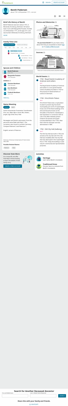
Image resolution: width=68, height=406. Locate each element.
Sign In (48, 2)
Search (62, 396)
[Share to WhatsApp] (55, 16)
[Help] (43, 2)
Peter (13, 147)
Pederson (6, 147)
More (5, 35)
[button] (17, 72)
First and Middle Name (7, 393)
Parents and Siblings (22, 44)
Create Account (59, 2)
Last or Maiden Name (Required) (38, 393)
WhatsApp (34, 404)
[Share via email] (59, 16)
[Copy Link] (64, 16)
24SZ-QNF (33, 12)
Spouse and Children (9, 44)
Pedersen (6, 107)
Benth (13, 107)
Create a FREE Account (13, 166)
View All (6, 98)
